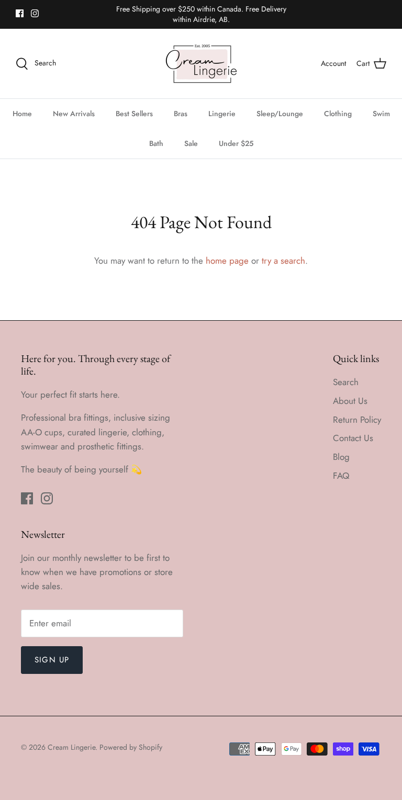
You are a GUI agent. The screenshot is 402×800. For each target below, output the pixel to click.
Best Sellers (134, 113)
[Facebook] (20, 13)
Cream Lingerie (71, 747)
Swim (381, 113)
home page (227, 260)
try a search (283, 260)
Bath (156, 143)
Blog (341, 456)
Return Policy (357, 419)
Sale (191, 143)
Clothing (338, 113)
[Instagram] (35, 13)
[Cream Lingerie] (201, 63)
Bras (180, 113)
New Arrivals (74, 113)
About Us (350, 401)
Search (346, 382)
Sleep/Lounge (279, 113)
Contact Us (353, 438)
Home (22, 113)
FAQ (341, 475)
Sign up (52, 660)
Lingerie (222, 113)
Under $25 (236, 143)
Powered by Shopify (130, 747)
